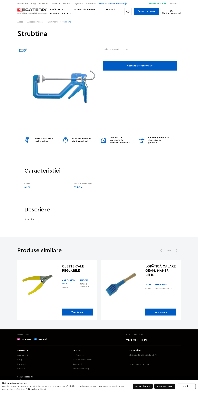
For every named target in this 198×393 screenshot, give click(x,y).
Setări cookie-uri (25, 377)
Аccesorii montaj (35, 22)
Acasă (20, 22)
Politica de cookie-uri (36, 389)
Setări (186, 386)
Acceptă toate (142, 386)
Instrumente (52, 22)
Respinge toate (164, 386)
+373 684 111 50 (159, 4)
